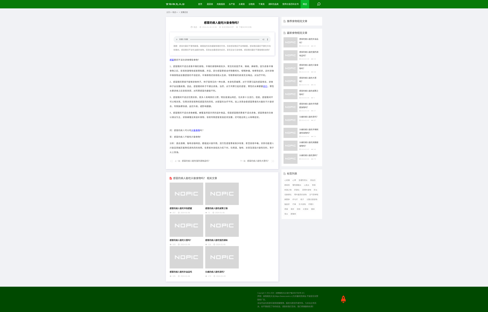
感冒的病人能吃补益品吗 (181, 271)
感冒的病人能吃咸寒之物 (216, 208)
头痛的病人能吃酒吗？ (215, 271)
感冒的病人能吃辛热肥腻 (181, 208)
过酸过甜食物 (312, 199)
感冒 (172, 60)
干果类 (261, 4)
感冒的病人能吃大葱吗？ (258, 161)
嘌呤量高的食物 (300, 195)
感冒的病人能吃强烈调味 (216, 240)
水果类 (242, 4)
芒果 (294, 204)
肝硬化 (297, 190)
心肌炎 (306, 185)
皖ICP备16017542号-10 (295, 293)
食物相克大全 (281, 293)
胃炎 (286, 214)
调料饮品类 (273, 4)
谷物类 (252, 4)
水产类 (232, 4)
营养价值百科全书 (290, 4)
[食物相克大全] (176, 4)
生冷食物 (302, 204)
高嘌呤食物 (306, 190)
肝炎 (315, 190)
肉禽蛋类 (221, 4)
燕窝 (286, 209)
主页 (168, 12)
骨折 (292, 209)
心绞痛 (287, 180)
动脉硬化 (288, 195)
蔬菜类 (210, 4)
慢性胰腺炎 (296, 185)
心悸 (294, 180)
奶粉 (298, 209)
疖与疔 (295, 199)
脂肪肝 (287, 204)
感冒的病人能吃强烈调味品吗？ (196, 161)
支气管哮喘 (313, 195)
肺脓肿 (287, 199)
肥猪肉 (293, 214)
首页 (200, 4)
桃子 (302, 199)
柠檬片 (311, 204)
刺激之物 (288, 190)
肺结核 (287, 185)
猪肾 (313, 209)
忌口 (265, 86)
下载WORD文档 (245, 27)
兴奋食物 (195, 130)
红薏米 (305, 209)
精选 (305, 4)
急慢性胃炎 (303, 180)
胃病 (314, 185)
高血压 (313, 180)
